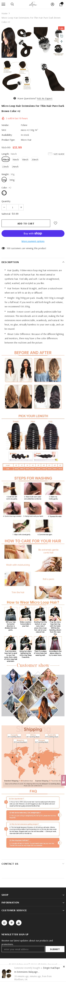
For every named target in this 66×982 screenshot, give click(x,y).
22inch (5, 166)
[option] (17, 59)
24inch (15, 166)
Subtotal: (6, 213)
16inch (16, 159)
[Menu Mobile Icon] (3, 4)
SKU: (4, 129)
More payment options (33, 241)
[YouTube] (18, 922)
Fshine (24, 125)
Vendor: (5, 125)
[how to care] (33, 568)
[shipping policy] (33, 756)
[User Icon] (52, 4)
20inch (35, 159)
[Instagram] (4, 922)
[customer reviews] (33, 693)
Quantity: (6, 201)
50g (4, 179)
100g (12, 179)
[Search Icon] (12, 4)
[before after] (33, 379)
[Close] (64, 966)
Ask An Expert (44, 98)
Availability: (7, 134)
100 (8, 248)
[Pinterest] (11, 922)
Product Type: (8, 139)
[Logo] (33, 4)
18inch (25, 159)
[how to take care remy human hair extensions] (33, 630)
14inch (5, 159)
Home (5, 13)
